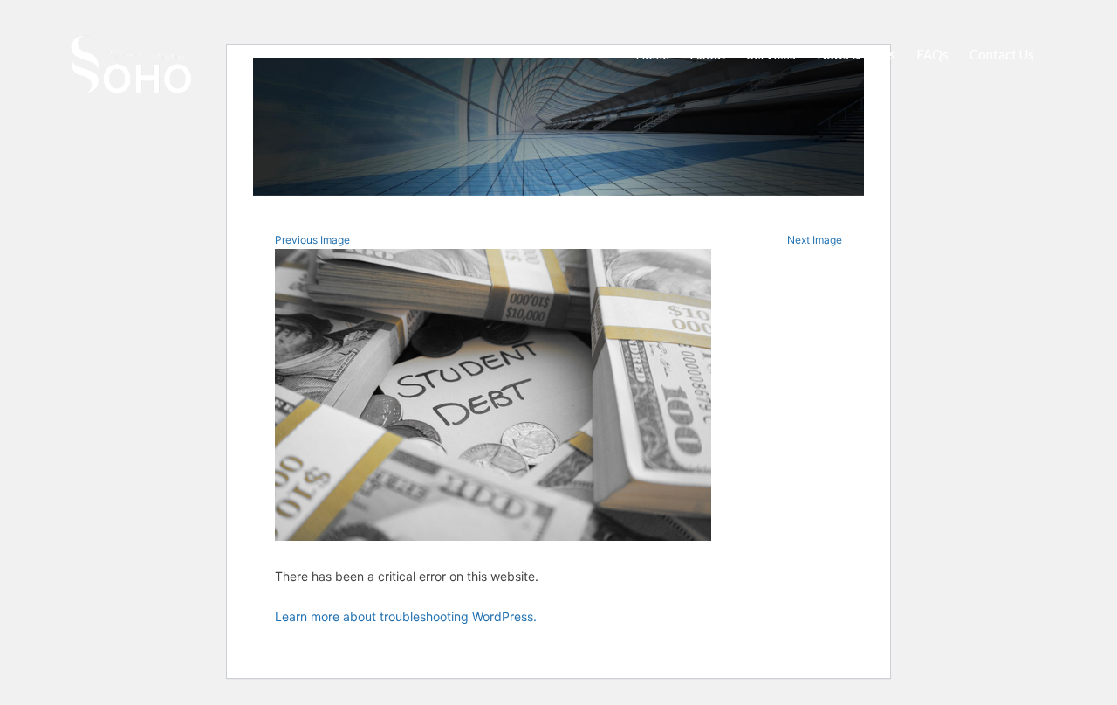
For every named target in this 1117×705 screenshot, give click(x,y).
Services (771, 54)
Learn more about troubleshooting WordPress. (406, 616)
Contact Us (1002, 54)
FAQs (932, 54)
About (708, 54)
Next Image (814, 239)
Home (652, 54)
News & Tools (856, 54)
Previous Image (312, 239)
